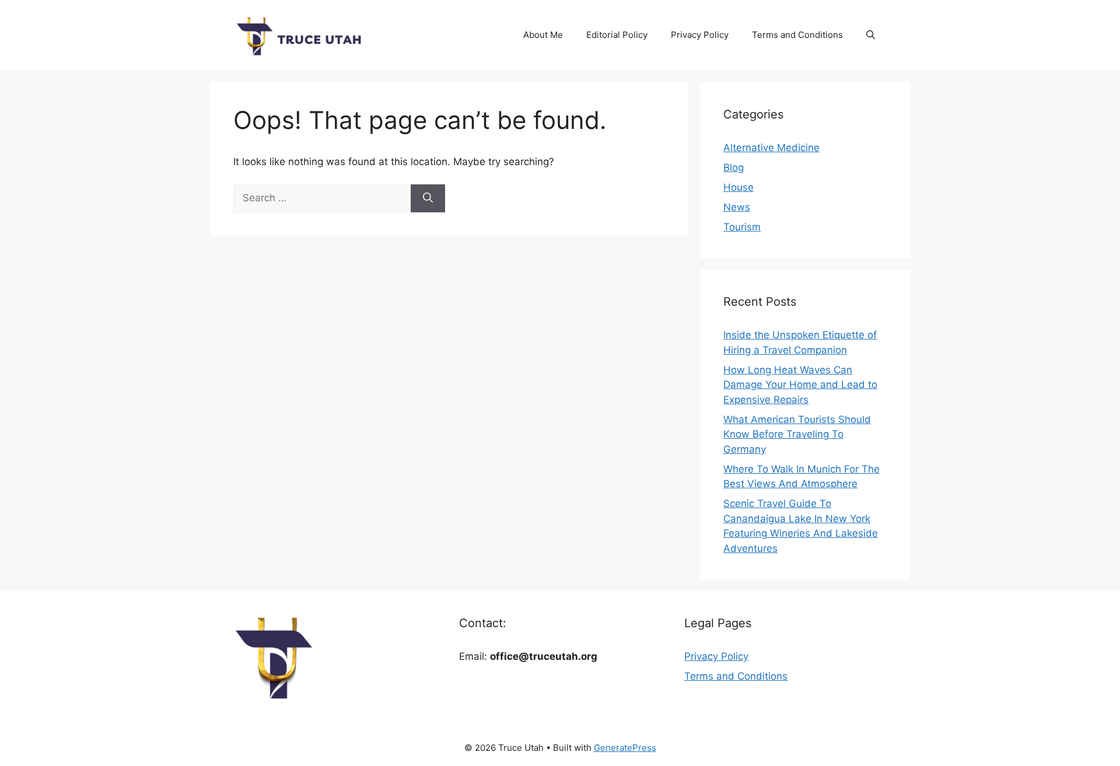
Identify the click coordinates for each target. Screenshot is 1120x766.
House (738, 187)
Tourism (742, 227)
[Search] (428, 198)
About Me (543, 34)
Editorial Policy (617, 34)
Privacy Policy (700, 34)
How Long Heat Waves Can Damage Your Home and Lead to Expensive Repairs (800, 384)
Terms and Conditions (797, 34)
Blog (733, 167)
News (736, 207)
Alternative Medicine (771, 147)
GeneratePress (625, 747)
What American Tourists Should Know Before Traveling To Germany (797, 434)
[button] (871, 35)
